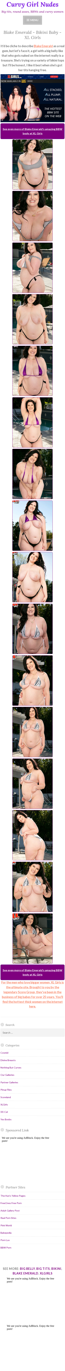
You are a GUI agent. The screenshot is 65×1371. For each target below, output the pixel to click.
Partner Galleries (9, 1082)
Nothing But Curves (10, 1067)
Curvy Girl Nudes (32, 4)
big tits (43, 1268)
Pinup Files (6, 1089)
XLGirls (4, 1104)
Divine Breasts (8, 1060)
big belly (27, 1268)
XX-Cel (4, 1111)
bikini (56, 1268)
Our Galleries (7, 1074)
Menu (34, 20)
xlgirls (46, 1273)
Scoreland (5, 1097)
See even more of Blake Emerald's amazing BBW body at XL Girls (32, 131)
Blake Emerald (43, 46)
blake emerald (25, 1273)
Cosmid (4, 1052)
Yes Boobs (6, 1119)
